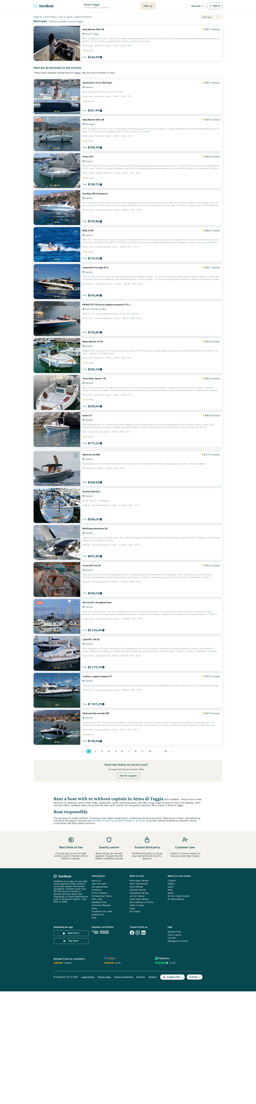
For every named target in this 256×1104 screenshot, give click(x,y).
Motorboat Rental (139, 880)
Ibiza (170, 889)
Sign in (216, 5)
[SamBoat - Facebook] (132, 932)
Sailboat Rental (138, 889)
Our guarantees (100, 886)
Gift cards (97, 899)
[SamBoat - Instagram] (137, 932)
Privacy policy (104, 977)
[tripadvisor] (162, 958)
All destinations (176, 899)
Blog (94, 917)
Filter (147, 6)
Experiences (98, 914)
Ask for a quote (128, 775)
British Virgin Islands (178, 896)
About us (96, 880)
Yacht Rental (136, 886)
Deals (132, 908)
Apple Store (73, 933)
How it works (174, 935)
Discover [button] (196, 5)
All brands (135, 911)
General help (174, 931)
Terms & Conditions (123, 977)
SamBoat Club (99, 902)
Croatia (171, 880)
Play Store (73, 941)
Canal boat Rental (139, 899)
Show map (206, 17)
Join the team (99, 883)
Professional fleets (102, 896)
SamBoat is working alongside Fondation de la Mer (118, 820)
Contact (172, 938)
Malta (171, 893)
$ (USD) (194, 976)
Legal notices (88, 977)
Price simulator (100, 893)
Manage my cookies (178, 941)
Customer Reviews (101, 905)
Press (94, 908)
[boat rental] (44, 5)
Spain (170, 886)
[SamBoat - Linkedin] (143, 932)
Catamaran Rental (139, 893)
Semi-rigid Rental (139, 883)
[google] (110, 958)
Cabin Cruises (137, 905)
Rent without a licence (141, 902)
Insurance (97, 889)
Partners (140, 977)
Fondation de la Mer (102, 911)
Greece (171, 883)
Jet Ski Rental (137, 896)
